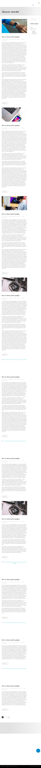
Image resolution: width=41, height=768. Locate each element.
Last (8, 717)
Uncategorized (4, 40)
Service (31, 27)
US (30, 29)
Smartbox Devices (33, 28)
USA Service (34, 33)
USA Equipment (34, 32)
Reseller (33, 31)
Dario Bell (11, 39)
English (23, 39)
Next (6, 717)
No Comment (17, 39)
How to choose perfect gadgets (11, 37)
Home (3, 9)
